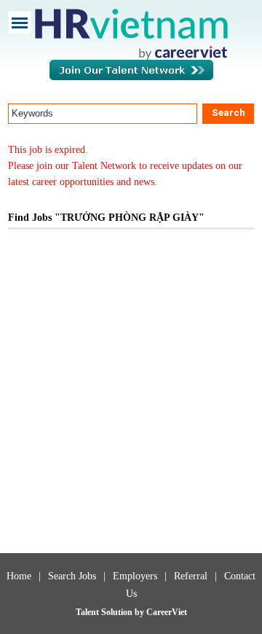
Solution (118, 612)
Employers (135, 576)
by (140, 612)
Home (19, 576)
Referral (190, 576)
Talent (88, 612)
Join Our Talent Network (131, 77)
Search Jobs (72, 576)
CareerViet (166, 612)
